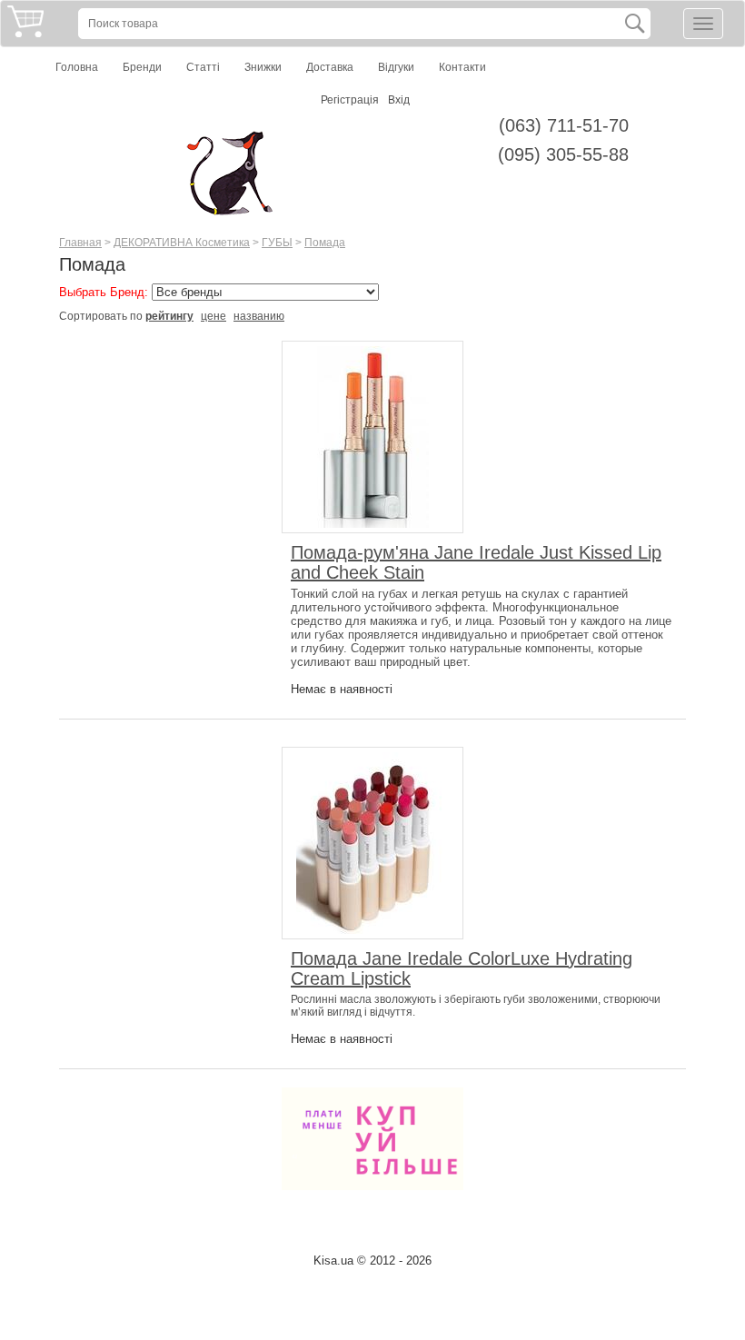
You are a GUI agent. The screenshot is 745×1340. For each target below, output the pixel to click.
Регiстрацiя (350, 100)
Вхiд (399, 100)
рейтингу (169, 316)
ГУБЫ (277, 242)
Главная (80, 242)
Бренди (142, 67)
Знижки (263, 67)
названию (258, 316)
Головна (76, 67)
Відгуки (396, 67)
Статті (203, 67)
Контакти (462, 67)
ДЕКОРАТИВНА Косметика (182, 242)
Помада (324, 242)
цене (213, 316)
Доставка (329, 67)
